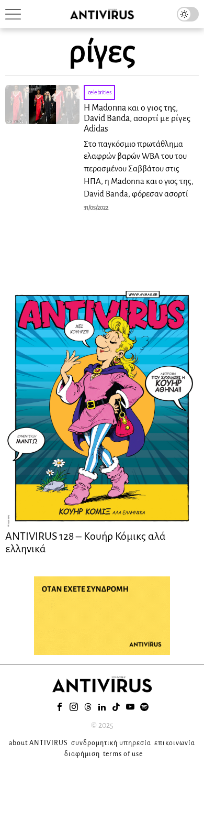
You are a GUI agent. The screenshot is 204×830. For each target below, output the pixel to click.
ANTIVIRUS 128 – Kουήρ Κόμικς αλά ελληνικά (85, 542)
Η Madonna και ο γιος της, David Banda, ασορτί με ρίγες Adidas (137, 118)
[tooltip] (59, 707)
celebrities (99, 92)
